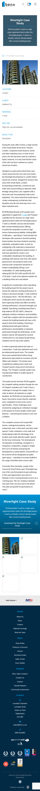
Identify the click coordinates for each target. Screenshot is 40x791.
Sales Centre (20, 659)
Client (5, 101)
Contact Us (20, 678)
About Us (20, 617)
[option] (11, 600)
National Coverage (20, 628)
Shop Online (20, 643)
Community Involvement (20, 690)
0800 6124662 (20, 733)
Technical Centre (20, 655)
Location (6, 89)
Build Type (7, 135)
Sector (6, 123)
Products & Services (20, 647)
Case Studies (20, 663)
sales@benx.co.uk (20, 725)
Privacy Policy (20, 777)
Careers (20, 624)
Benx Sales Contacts (20, 674)
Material (6, 112)
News (20, 621)
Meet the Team (20, 632)
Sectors (20, 651)
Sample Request (20, 686)
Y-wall (24, 215)
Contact (20, 695)
